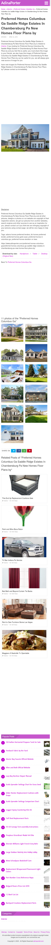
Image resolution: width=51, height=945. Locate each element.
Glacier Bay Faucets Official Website (20, 759)
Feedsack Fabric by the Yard (17, 751)
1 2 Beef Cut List (12, 894)
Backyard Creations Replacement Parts (21, 903)
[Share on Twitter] (13, 450)
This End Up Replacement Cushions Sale (17, 498)
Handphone (24, 253)
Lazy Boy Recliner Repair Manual (19, 776)
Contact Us (11, 932)
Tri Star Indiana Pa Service (12, 560)
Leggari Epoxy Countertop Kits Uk (19, 810)
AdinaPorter (11, 3)
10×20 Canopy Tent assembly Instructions (22, 827)
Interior (3, 37)
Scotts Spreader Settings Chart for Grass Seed (23, 784)
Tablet (35, 253)
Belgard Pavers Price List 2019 (17, 886)
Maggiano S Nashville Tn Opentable (15, 653)
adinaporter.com (38, 941)
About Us (36, 932)
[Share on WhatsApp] (24, 450)
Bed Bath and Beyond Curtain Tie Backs (17, 591)
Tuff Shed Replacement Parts (17, 818)
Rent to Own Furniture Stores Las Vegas (17, 622)
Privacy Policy (45, 932)
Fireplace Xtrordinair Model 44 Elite (20, 835)
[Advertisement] (25, 98)
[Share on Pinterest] (29, 450)
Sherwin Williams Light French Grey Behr (22, 844)
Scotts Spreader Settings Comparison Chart (22, 801)
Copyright (19, 932)
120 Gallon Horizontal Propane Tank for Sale (23, 742)
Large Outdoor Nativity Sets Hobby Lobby (21, 852)
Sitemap (4, 932)
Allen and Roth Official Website (18, 768)
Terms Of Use (28, 932)
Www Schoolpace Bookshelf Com (18, 861)
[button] (46, 3)
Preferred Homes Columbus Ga (19, 262)
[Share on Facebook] (18, 450)
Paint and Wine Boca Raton (12, 529)
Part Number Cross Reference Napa (19, 878)
